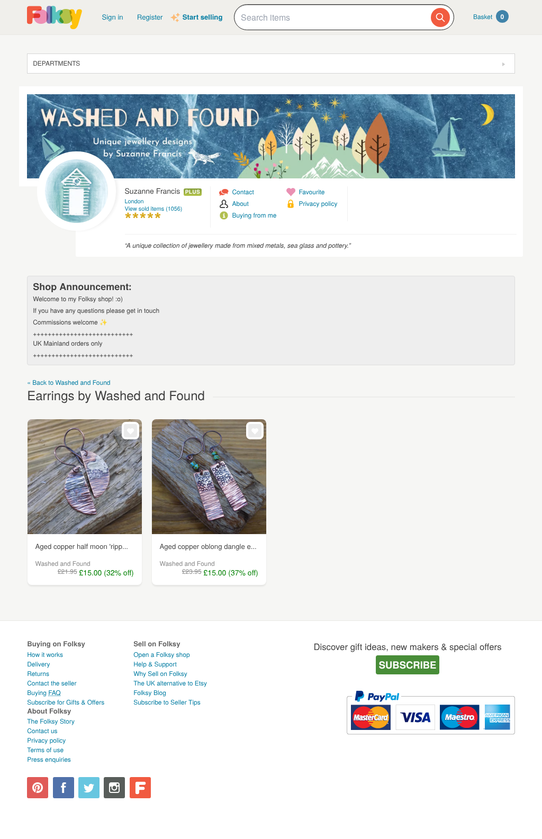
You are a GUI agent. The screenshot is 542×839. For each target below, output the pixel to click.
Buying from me (254, 215)
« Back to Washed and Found (68, 382)
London (134, 201)
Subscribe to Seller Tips (167, 702)
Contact (243, 191)
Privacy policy (318, 203)
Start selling (203, 17)
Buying (44, 692)
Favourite (311, 191)
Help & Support (155, 664)
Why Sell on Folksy (160, 673)
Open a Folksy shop (161, 654)
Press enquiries (49, 759)
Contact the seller (51, 683)
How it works (45, 654)
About (240, 203)
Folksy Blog (149, 692)
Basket (488, 16)
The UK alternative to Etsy (170, 683)
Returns (38, 673)
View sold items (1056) (154, 209)
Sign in (112, 17)
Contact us (42, 730)
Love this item (130, 430)
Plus (192, 192)
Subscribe (408, 664)
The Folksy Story (51, 721)
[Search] (440, 17)
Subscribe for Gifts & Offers (65, 702)
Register (150, 17)
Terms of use (45, 749)
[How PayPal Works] (430, 739)
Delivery (38, 664)
